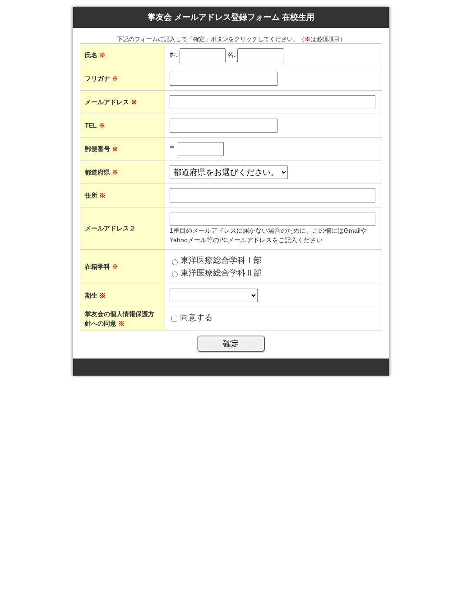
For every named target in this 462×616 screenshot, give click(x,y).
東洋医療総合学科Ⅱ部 (221, 272)
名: (231, 55)
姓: (174, 55)
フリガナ (101, 78)
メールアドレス (111, 102)
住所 (95, 195)
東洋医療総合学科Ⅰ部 (221, 260)
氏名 (95, 55)
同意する (196, 317)
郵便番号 (101, 148)
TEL (95, 125)
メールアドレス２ (110, 228)
